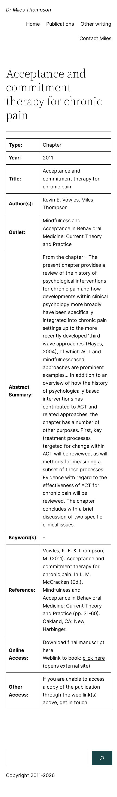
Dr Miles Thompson (28, 10)
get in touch (73, 702)
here (48, 650)
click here (94, 658)
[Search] (102, 758)
